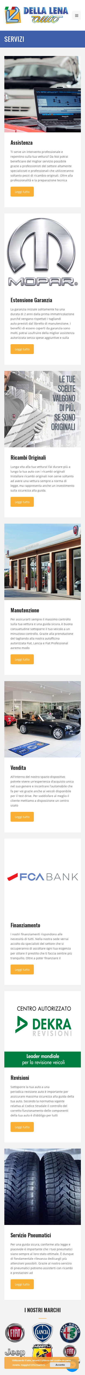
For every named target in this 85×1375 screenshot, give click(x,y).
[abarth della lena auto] (42, 1355)
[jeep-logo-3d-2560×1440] (15, 1353)
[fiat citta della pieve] (15, 1333)
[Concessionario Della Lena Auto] (36, 15)
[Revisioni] (42, 1029)
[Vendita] (42, 719)
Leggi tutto (22, 192)
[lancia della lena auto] (42, 1333)
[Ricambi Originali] (42, 409)
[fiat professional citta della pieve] (70, 1354)
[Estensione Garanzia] (42, 251)
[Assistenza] (42, 94)
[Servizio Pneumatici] (42, 1187)
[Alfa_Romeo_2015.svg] (70, 1333)
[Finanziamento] (42, 877)
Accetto (60, 1365)
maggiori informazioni (33, 1364)
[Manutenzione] (42, 562)
